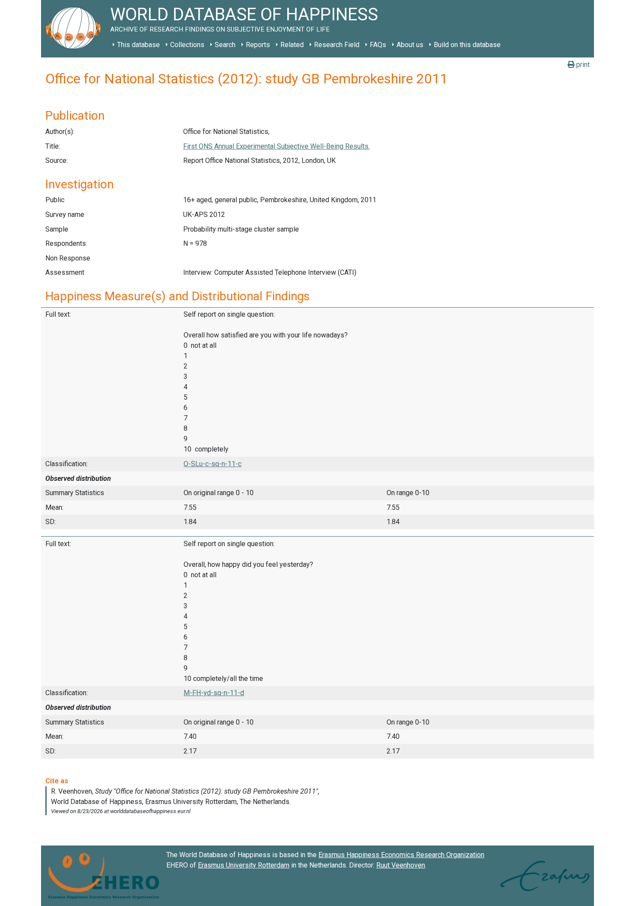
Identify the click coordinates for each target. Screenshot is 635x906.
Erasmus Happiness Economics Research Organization (401, 855)
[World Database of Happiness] (75, 28)
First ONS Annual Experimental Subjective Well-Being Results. (276, 146)
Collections (187, 45)
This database (138, 45)
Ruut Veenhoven (400, 865)
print (582, 64)
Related (292, 45)
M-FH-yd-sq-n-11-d (214, 693)
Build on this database (467, 45)
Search (225, 45)
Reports (258, 45)
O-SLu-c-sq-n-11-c (212, 464)
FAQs (378, 45)
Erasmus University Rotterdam (243, 865)
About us (410, 45)
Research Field (336, 45)
